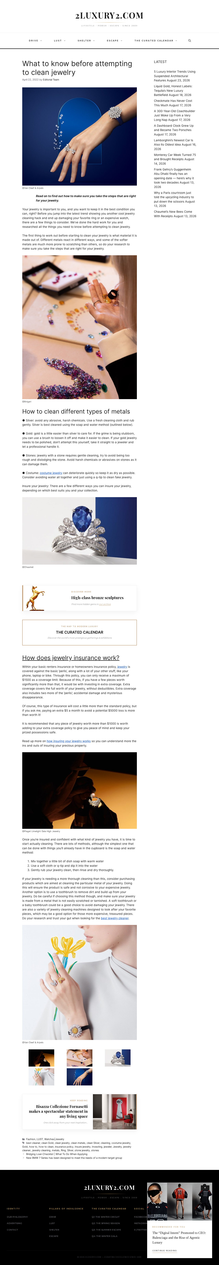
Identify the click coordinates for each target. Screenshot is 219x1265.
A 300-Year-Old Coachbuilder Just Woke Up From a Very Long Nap (174, 115)
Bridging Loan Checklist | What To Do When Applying (56, 1154)
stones (95, 1150)
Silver (70, 1150)
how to (33, 1146)
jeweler (108, 1146)
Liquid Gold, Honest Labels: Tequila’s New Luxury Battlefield (173, 90)
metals (56, 1150)
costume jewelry (121, 1142)
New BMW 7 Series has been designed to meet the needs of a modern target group (74, 1157)
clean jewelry (62, 1142)
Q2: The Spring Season (106, 1223)
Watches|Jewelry (54, 1139)
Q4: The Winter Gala (104, 1236)
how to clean (46, 1146)
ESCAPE (113, 40)
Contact (12, 1229)
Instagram (141, 1223)
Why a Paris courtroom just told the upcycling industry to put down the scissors (174, 197)
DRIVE (33, 40)
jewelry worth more (86, 723)
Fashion (30, 1139)
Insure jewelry (83, 1146)
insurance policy (64, 1146)
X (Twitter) (141, 1229)
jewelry (53, 200)
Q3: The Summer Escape (106, 1229)
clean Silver (93, 1142)
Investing (97, 1146)
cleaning (105, 1142)
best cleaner (33, 1142)
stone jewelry (82, 1150)
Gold (25, 1146)
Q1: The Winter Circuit (105, 1217)
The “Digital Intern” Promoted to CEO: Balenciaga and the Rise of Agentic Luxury (179, 1237)
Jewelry (117, 1146)
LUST (58, 40)
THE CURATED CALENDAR (153, 40)
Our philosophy (17, 1217)
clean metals (78, 1142)
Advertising (14, 1223)
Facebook (140, 1217)
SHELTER (84, 40)
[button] (42, 41)
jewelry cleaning (41, 1150)
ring (93, 218)
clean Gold (47, 1142)
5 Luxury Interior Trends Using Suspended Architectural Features (174, 76)
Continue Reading (164, 1250)
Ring (63, 1150)
